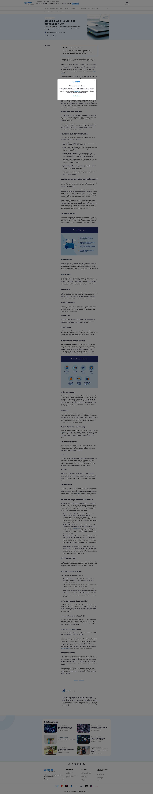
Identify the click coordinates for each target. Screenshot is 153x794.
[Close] (94, 81)
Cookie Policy (77, 91)
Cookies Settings (77, 95)
